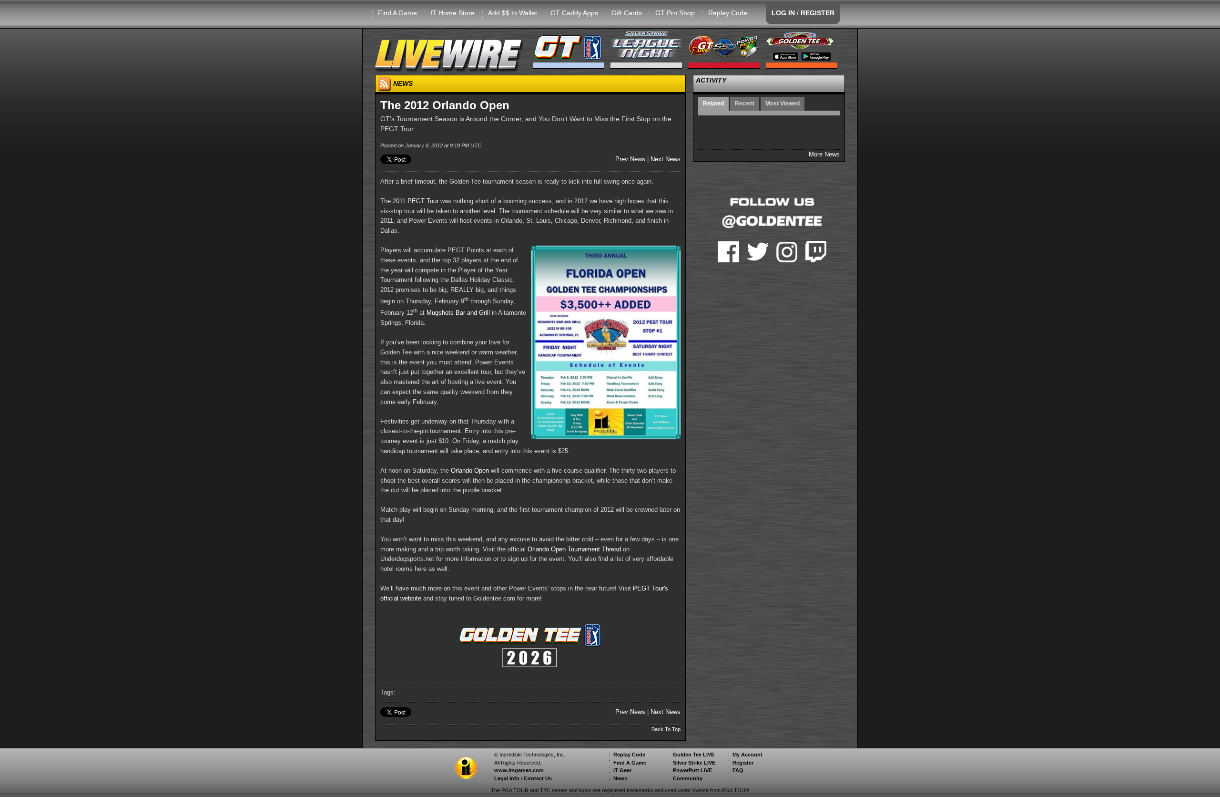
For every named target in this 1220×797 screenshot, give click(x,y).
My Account (747, 754)
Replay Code (727, 13)
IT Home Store (452, 13)
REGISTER (817, 13)
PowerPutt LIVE (692, 770)
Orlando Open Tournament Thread (574, 549)
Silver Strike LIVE (694, 763)
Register (742, 763)
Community (687, 778)
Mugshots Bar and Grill (458, 312)
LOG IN (783, 13)
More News (824, 154)
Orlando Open (470, 470)
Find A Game (397, 13)
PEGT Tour (422, 201)
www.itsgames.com (519, 770)
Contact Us (538, 778)
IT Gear (622, 770)
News (620, 778)
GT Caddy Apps (574, 13)
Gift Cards (626, 13)
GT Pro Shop (675, 13)
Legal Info (506, 778)
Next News (666, 159)
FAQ (737, 770)
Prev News (630, 159)
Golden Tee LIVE (693, 754)
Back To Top (666, 729)
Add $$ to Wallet (512, 13)
